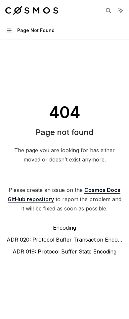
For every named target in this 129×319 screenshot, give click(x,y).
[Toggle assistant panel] (121, 11)
